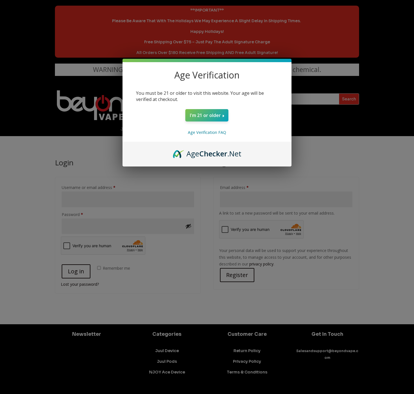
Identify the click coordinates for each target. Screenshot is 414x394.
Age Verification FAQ (207, 132)
